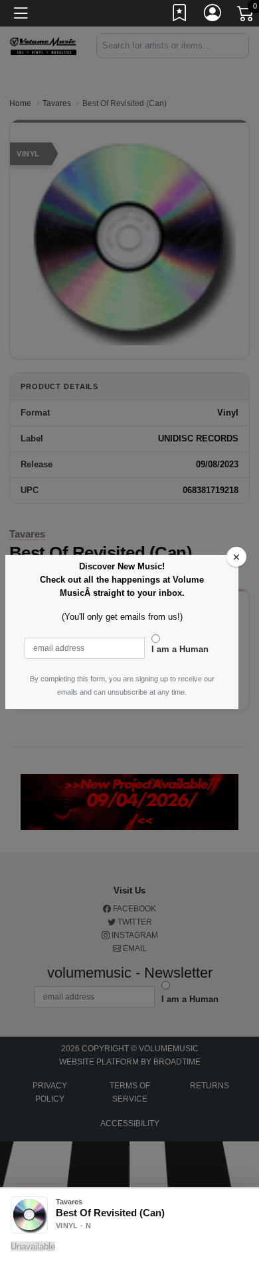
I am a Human (180, 649)
